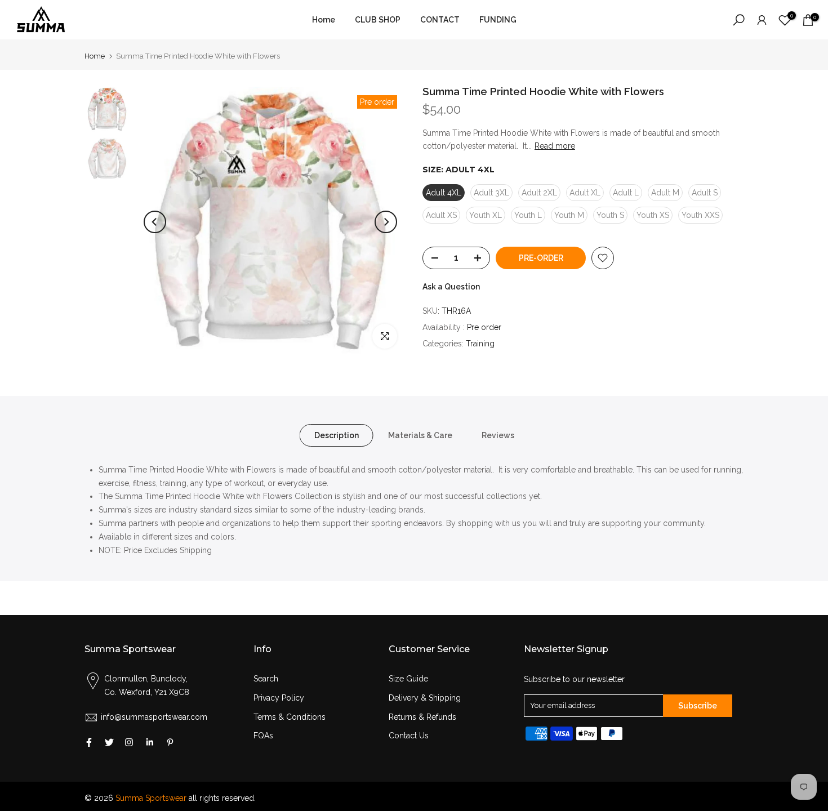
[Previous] (155, 222)
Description (336, 434)
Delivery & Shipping (425, 697)
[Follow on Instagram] (129, 742)
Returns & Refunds (422, 716)
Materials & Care (420, 434)
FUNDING (498, 19)
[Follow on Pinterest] (170, 742)
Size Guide (408, 678)
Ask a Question (451, 286)
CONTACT (440, 19)
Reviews (498, 434)
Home (323, 19)
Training (480, 343)
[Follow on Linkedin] (149, 742)
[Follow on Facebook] (89, 742)
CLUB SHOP (377, 19)
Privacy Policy (278, 697)
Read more (555, 145)
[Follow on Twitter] (109, 742)
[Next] (386, 222)
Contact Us (409, 735)
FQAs (263, 735)
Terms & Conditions (289, 716)
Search (265, 678)
